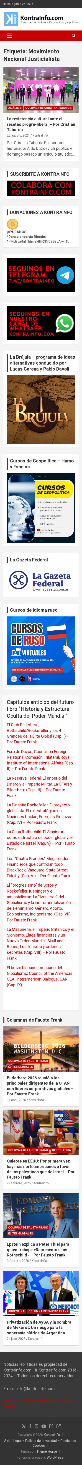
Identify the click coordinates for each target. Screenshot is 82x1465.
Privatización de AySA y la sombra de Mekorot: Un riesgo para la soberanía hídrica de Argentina (39, 1327)
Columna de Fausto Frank (28, 1061)
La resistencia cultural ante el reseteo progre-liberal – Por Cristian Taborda (41, 124)
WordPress (55, 1457)
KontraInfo (40, 135)
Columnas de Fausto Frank (34, 1020)
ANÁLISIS (14, 108)
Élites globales (20, 1067)
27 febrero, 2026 (19, 1183)
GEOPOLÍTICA (61, 1150)
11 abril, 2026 (16, 1100)
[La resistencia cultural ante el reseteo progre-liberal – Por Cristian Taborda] (41, 90)
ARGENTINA (16, 1311)
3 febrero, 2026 (18, 1261)
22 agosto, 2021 (18, 135)
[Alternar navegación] (9, 35)
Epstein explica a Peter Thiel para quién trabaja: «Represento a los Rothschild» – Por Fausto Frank (38, 1249)
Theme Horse (46, 1451)
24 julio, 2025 (16, 1339)
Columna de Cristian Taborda (48, 108)
